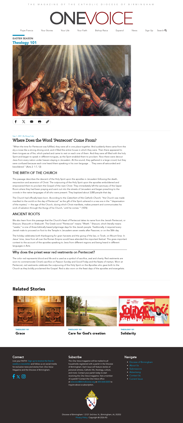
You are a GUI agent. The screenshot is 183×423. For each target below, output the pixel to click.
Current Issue (136, 378)
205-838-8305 (104, 381)
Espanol (120, 30)
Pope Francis (26, 30)
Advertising (135, 372)
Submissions (135, 368)
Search (160, 30)
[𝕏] (19, 376)
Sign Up (149, 30)
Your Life (65, 30)
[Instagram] (24, 376)
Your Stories (47, 30)
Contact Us (135, 375)
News (134, 30)
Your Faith (82, 30)
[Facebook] (14, 376)
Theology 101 (25, 42)
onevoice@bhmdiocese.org (83, 381)
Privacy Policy (82, 417)
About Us (134, 365)
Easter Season (23, 38)
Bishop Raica (101, 30)
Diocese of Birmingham (141, 362)
